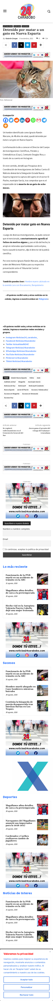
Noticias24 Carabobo (36, 386)
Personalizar (26, 987)
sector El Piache (22, 390)
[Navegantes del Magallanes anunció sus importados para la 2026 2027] (42, 824)
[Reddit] (16, 120)
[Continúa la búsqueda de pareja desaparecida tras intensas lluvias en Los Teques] (42, 705)
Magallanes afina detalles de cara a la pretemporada (20, 591)
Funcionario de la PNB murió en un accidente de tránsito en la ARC (19, 577)
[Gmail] (38, 120)
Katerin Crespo (11, 38)
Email (5, 539)
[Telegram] (27, 45)
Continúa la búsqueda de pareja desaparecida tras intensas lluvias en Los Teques (19, 705)
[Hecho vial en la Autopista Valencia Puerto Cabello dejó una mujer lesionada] (42, 609)
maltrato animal (9, 382)
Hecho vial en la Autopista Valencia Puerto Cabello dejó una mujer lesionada (20, 608)
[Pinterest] (34, 45)
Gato (38, 378)
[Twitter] (11, 120)
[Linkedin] (22, 120)
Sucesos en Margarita (11, 394)
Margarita (21, 382)
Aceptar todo (26, 979)
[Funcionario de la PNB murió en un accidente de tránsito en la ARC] (42, 579)
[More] (41, 45)
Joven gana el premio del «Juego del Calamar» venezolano (39, 430)
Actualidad (7, 26)
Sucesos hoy (8, 398)
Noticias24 (22, 386)
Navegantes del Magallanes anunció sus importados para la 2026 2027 (20, 823)
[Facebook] (14, 45)
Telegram (43, 299)
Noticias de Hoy (9, 386)
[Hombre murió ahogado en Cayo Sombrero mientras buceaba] (42, 690)
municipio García (34, 382)
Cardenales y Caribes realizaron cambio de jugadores (17, 838)
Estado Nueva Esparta (19, 378)
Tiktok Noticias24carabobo (19, 361)
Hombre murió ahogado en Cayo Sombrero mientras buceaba (21, 689)
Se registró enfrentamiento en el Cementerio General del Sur (13, 431)
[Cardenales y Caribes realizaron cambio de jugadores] (42, 839)
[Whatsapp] (33, 120)
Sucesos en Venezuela (30, 394)
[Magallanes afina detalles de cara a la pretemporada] (42, 594)
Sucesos (25, 26)
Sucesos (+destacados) (39, 390)
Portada (17, 26)
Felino (31, 378)
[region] (26, 975)
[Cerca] (50, 951)
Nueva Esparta (9, 390)
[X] (21, 45)
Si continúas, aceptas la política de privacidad (27, 549)
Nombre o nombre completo (16, 529)
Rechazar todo (26, 995)
